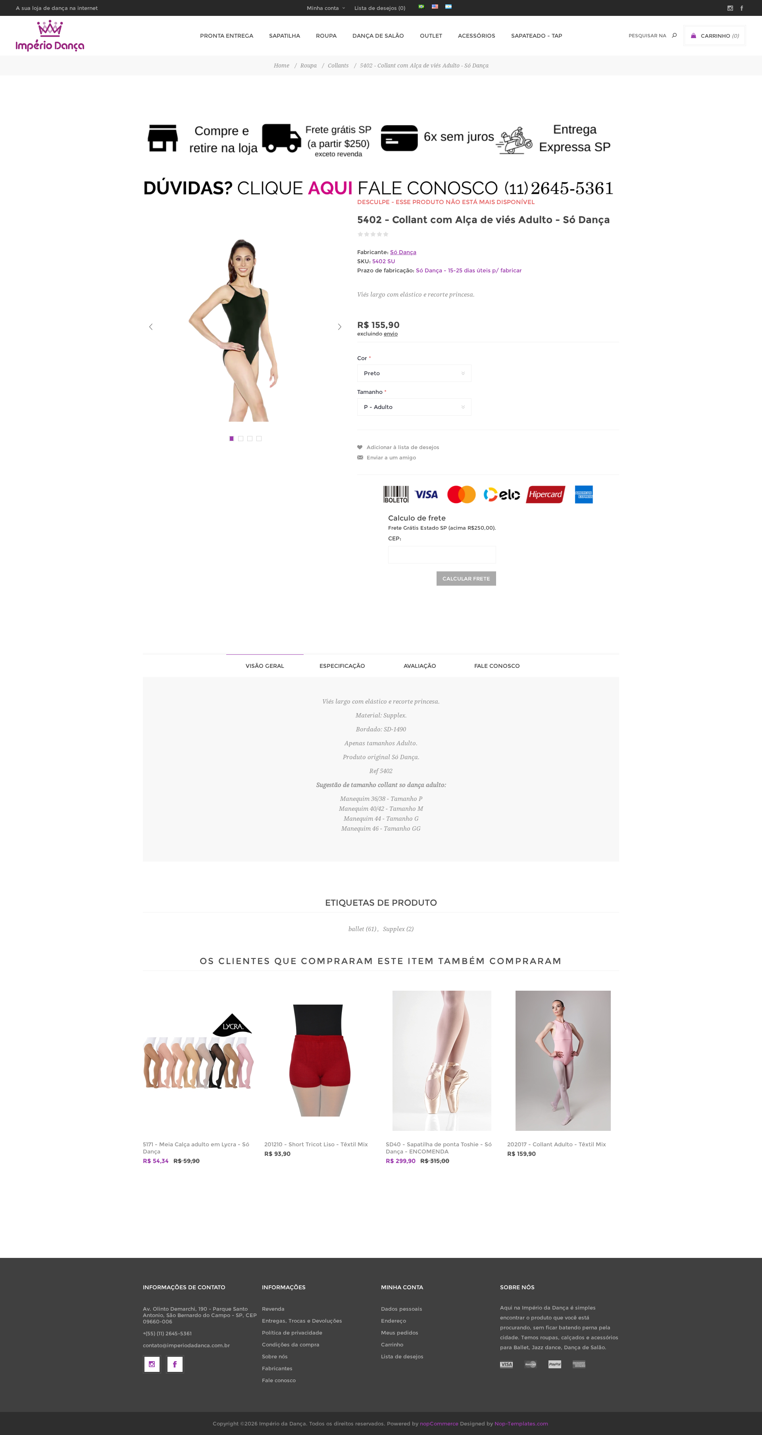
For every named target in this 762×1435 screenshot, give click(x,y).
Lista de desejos (402, 1356)
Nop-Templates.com (521, 1423)
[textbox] (647, 35)
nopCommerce (439, 1423)
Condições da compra (290, 1344)
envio (391, 333)
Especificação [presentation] (342, 665)
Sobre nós (275, 1356)
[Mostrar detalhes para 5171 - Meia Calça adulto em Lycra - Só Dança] (199, 1061)
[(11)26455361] (381, 187)
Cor (363, 358)
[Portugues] (421, 6)
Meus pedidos (399, 1332)
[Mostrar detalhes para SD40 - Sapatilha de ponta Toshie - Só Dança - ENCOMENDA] (442, 1061)
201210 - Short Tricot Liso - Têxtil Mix (316, 1144)
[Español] (448, 6)
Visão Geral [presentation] (265, 665)
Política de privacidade (292, 1332)
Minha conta (323, 8)
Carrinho (392, 1344)
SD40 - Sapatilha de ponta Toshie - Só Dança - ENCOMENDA (439, 1148)
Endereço (393, 1320)
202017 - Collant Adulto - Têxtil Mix (556, 1144)
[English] (435, 6)
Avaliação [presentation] (420, 665)
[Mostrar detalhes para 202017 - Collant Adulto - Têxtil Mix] (563, 1061)
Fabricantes (277, 1368)
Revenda (273, 1309)
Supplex (394, 929)
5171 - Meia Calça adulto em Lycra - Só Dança (196, 1148)
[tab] (265, 665)
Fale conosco (279, 1380)
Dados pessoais (401, 1309)
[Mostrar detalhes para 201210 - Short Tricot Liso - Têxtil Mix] (320, 1061)
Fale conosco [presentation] (497, 665)
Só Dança (403, 252)
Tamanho (370, 391)
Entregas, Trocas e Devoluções (302, 1320)
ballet (356, 929)
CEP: (394, 538)
